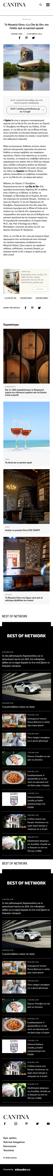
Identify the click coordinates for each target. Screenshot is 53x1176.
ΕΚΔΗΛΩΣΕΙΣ (26, 19)
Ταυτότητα (8, 1150)
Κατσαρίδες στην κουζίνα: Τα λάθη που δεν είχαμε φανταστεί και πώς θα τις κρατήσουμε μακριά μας (34, 278)
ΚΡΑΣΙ (7, 459)
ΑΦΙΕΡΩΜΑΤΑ (10, 387)
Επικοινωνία (9, 1146)
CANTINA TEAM (16, 34)
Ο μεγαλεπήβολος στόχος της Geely (18, 706)
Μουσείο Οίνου (42, 298)
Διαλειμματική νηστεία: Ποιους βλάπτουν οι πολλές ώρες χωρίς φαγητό (38, 722)
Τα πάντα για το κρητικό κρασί (18, 462)
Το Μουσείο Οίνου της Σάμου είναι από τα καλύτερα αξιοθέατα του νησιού (24, 599)
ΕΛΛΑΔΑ (8, 595)
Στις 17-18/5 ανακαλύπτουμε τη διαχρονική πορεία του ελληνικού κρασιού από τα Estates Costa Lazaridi (26, 392)
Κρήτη (8, 120)
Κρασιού (20, 171)
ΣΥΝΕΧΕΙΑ (39, 289)
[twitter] (33, 37)
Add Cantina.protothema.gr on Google (25, 110)
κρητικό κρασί (26, 298)
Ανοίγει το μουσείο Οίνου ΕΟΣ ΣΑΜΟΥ (22, 530)
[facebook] (19, 37)
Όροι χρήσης (10, 1137)
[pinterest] (26, 37)
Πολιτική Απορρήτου (14, 1142)
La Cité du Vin (10, 298)
